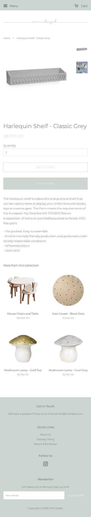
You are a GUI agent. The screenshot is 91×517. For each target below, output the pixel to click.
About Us (45, 434)
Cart (84, 6)
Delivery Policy (46, 439)
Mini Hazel (56, 508)
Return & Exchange (45, 444)
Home (6, 38)
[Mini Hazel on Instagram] (45, 465)
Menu (13, 6)
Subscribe (76, 495)
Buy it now (45, 183)
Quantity (9, 145)
